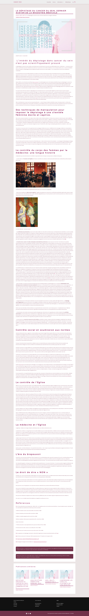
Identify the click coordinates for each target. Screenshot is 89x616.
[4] (54, 273)
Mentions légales (60, 603)
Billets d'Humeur (22, 17)
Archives (15, 603)
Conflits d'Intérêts (63, 587)
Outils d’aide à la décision (19, 600)
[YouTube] (30, 613)
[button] (63, 2)
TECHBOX (72, 613)
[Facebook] (26, 613)
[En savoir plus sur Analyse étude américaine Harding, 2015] (37, 574)
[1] (71, 76)
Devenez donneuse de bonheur (40, 541)
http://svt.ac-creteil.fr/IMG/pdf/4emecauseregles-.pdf (28, 538)
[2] (69, 118)
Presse (15, 601)
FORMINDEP (37, 604)
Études (17, 590)
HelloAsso (37, 606)
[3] (65, 239)
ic (63, 97)
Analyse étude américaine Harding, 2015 (36, 582)
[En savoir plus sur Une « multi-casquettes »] (52, 574)
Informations (27, 17)
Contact (15, 606)
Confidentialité (59, 604)
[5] (49, 277)
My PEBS (15, 604)
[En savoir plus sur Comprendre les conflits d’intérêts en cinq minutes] (66, 574)
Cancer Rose (18, 2)
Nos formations (38, 603)
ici (33, 82)
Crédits (58, 606)
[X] (28, 613)
